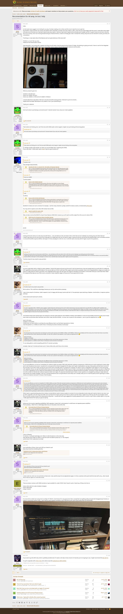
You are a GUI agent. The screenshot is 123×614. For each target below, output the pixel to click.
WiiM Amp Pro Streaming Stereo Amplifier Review (41, 217)
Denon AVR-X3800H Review (35, 182)
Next (18, 21)
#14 (109, 401)
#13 (109, 378)
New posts (14, 7)
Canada (20, 121)
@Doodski (89, 205)
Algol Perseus (19, 172)
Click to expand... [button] (66, 432)
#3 (109, 124)
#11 (109, 328)
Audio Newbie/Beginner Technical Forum (36, 585)
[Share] (107, 24)
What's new (47, 5)
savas (15, 18)
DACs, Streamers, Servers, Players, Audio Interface (36, 589)
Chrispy (105, 593)
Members (63, 5)
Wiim (43, 149)
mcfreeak (18, 581)
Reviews (26, 5)
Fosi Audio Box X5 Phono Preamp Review (39, 407)
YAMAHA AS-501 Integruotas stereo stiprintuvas (35, 451)
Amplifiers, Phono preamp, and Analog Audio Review (39, 598)
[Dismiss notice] (109, 11)
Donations (55, 5)
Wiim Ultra (38, 560)
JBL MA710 (105, 558)
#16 (109, 445)
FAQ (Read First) (17, 5)
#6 (109, 233)
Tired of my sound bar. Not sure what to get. (29, 584)
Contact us (88, 609)
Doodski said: (27, 129)
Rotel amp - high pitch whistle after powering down (31, 597)
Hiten (106, 598)
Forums (40, 5)
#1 (109, 23)
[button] (51, 5)
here (78, 11)
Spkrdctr (105, 585)
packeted (18, 589)
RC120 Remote (21, 579)
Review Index (33, 5)
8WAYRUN (68, 612)
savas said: (26, 143)
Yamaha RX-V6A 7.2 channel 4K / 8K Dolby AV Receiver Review (44, 167)
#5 (109, 157)
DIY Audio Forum (29, 581)
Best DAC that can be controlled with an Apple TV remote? (33, 588)
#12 (109, 349)
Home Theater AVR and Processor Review (35, 594)
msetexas (19, 594)
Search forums (21, 7)
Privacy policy (102, 609)
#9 (109, 282)
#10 (109, 303)
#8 (109, 266)
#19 (109, 496)
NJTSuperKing (19, 585)
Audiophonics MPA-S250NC (59, 560)
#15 (109, 417)
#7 (109, 249)
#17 (109, 461)
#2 (109, 107)
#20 (109, 555)
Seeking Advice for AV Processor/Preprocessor (30, 592)
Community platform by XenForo (54, 611)
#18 (109, 480)
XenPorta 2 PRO (56, 612)
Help (107, 609)
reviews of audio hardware (38, 11)
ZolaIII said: (26, 305)
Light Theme (16, 609)
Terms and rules (95, 609)
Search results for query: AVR (36, 211)
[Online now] (17, 163)
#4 (109, 140)
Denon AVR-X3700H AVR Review (36, 198)
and (28, 120)
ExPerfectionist (20, 598)
